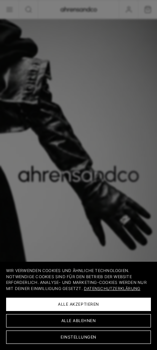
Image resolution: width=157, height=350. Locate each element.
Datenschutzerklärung (112, 288)
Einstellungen (78, 337)
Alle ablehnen (78, 320)
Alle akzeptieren (78, 304)
